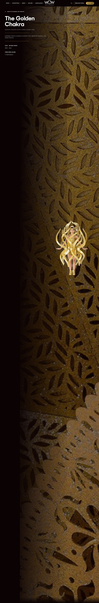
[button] (8, 3)
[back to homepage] (49, 3)
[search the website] (71, 3)
